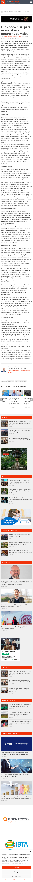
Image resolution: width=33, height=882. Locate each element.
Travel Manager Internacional (12, 36)
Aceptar (16, 867)
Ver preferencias (16, 876)
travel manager (22, 381)
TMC (7, 12)
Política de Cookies (8, 879)
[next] (31, 399)
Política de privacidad (18, 879)
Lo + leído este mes (11, 11)
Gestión (3, 11)
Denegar (16, 872)
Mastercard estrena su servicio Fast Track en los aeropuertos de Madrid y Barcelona (20, 423)
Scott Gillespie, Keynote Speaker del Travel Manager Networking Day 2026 (20, 490)
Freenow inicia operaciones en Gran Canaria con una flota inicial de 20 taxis (20, 723)
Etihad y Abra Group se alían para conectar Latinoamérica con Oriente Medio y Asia (20, 689)
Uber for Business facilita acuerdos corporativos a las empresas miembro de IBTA (20, 499)
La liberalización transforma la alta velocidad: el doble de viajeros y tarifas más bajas (19, 714)
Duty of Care (11, 381)
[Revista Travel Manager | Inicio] (11, 2)
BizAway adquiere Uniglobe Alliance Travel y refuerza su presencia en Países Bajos (14, 401)
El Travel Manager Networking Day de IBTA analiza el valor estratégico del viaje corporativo (19, 482)
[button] (30, 851)
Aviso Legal (26, 879)
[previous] (1, 399)
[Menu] (31, 2)
